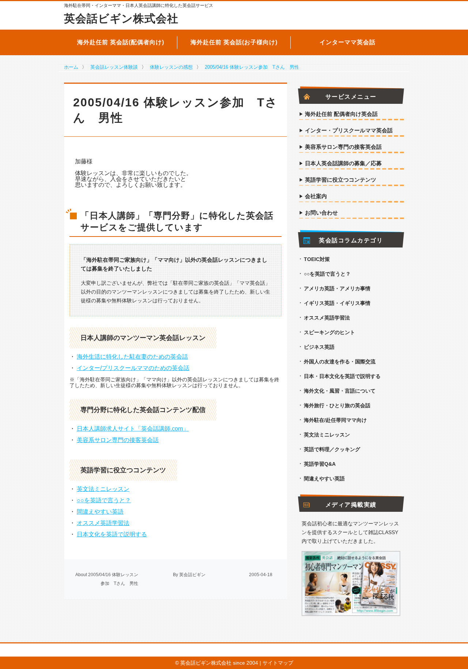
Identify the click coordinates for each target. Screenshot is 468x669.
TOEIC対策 (317, 259)
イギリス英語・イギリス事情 (337, 303)
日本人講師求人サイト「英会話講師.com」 (133, 429)
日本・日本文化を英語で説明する (342, 376)
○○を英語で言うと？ (104, 500)
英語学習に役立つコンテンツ (340, 180)
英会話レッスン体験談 (114, 67)
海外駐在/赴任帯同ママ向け (335, 420)
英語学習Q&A (320, 464)
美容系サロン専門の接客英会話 (118, 440)
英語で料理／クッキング (332, 449)
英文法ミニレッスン (103, 489)
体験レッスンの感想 (171, 67)
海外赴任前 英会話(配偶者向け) (120, 42)
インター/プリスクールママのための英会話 (133, 368)
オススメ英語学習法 (103, 523)
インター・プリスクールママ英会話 (349, 130)
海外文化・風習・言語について (339, 391)
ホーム (71, 67)
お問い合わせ (321, 213)
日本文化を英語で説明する (112, 534)
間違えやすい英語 (100, 512)
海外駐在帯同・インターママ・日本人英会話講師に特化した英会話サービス (138, 5)
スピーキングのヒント (329, 332)
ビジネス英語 (319, 347)
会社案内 (316, 196)
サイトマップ (278, 663)
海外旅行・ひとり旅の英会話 (337, 405)
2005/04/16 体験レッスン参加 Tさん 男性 (252, 67)
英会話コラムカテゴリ (351, 240)
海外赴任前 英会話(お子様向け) (234, 42)
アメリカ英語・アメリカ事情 (337, 288)
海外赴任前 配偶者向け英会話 (341, 114)
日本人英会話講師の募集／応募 (343, 163)
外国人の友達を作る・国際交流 (339, 361)
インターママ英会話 (347, 42)
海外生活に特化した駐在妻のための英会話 (132, 357)
